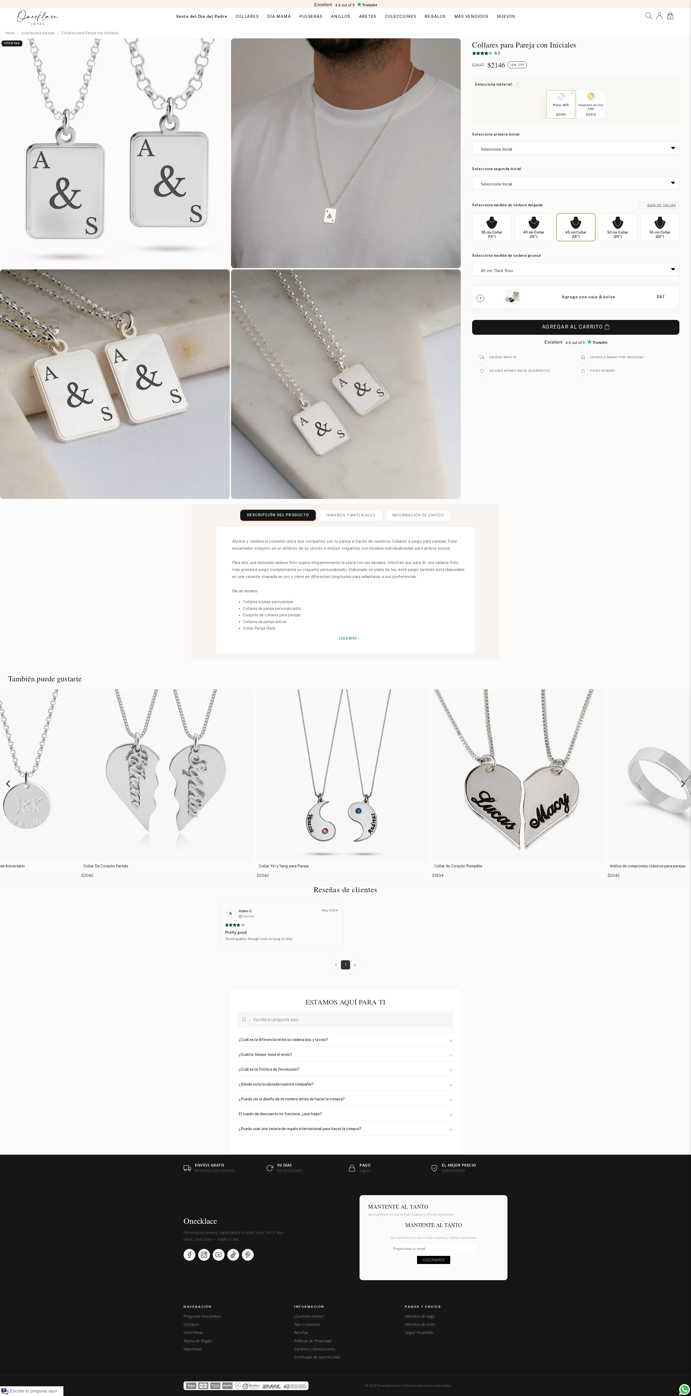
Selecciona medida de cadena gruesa (506, 255)
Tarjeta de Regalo (198, 1340)
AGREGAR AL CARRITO (572, 327)
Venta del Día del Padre (201, 16)
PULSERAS (310, 16)
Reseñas (301, 1332)
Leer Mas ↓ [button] (349, 638)
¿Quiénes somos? (309, 1316)
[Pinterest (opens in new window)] (248, 1255)
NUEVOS (506, 16)
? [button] (517, 84)
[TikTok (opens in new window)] (233, 1255)
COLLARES (247, 16)
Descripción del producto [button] (278, 515)
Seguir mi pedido (419, 1332)
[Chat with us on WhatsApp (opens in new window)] (684, 1389)
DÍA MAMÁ (279, 16)
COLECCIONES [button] (400, 16)
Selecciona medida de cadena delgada (507, 205)
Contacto (191, 1324)
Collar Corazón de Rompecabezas (636, 866)
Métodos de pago (420, 1316)
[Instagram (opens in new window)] (204, 1255)
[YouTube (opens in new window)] (219, 1255)
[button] (648, 16)
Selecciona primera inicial (495, 134)
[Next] (682, 784)
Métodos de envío (420, 1324)
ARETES (368, 16)
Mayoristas (193, 1349)
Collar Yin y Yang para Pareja (105, 866)
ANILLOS (340, 16)
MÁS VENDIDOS (471, 16)
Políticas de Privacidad (312, 1340)
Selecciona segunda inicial (496, 169)
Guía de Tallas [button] (661, 205)
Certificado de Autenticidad (317, 1357)
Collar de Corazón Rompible (280, 866)
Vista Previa (193, 1332)
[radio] (492, 227)
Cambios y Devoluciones (314, 1349)
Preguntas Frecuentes (202, 1316)
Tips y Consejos (307, 1324)
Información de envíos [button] (418, 515)
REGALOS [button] (435, 16)
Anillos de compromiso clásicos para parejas (469, 866)
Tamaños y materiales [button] (351, 515)
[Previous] (9, 784)
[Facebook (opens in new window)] (189, 1255)
